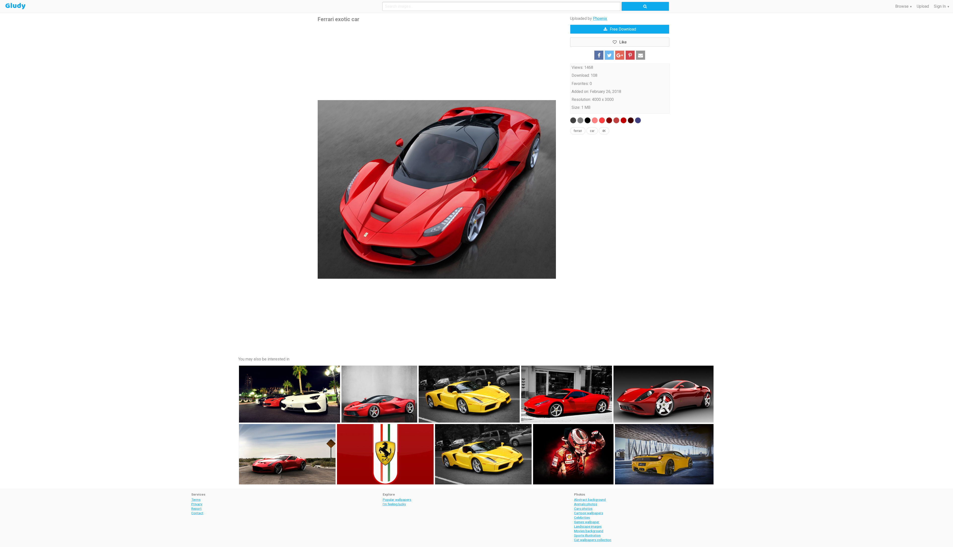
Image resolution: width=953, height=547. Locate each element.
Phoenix (600, 18)
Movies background (588, 531)
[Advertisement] (437, 61)
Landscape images (588, 526)
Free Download (623, 29)
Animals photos (585, 504)
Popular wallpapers (397, 500)
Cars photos (583, 508)
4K (604, 131)
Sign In (940, 6)
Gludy (15, 6)
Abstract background (590, 500)
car (592, 131)
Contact (197, 513)
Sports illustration (587, 535)
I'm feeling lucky (394, 504)
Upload (923, 6)
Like (623, 42)
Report (196, 508)
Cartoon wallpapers (588, 513)
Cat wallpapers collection (592, 540)
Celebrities (582, 517)
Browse (902, 6)
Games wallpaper (586, 522)
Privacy (196, 504)
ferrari (578, 131)
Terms (196, 500)
